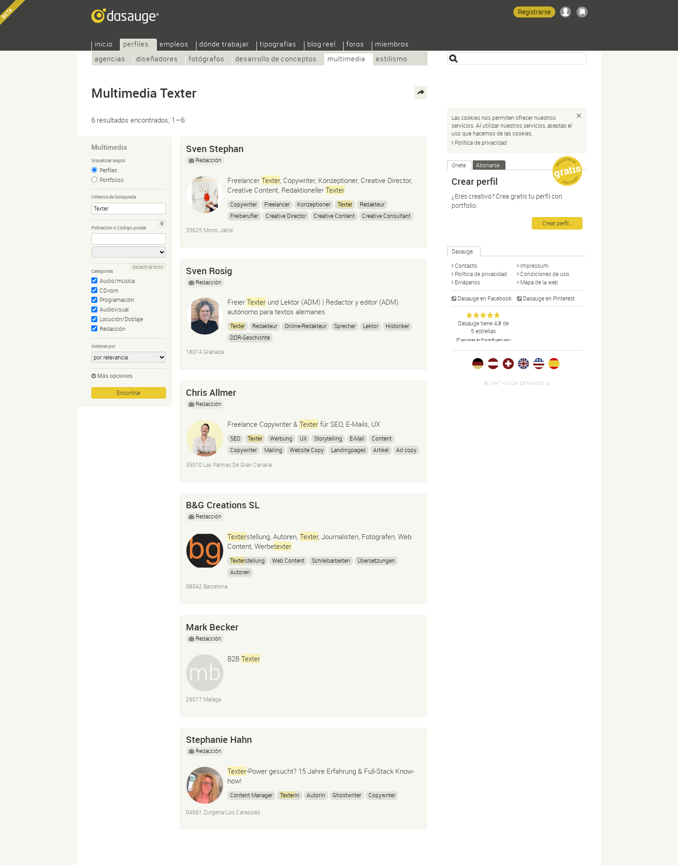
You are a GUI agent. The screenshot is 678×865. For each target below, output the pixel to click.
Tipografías (278, 44)
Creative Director (286, 215)
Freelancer (277, 204)
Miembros (392, 44)
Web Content (288, 560)
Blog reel (321, 44)
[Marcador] (582, 12)
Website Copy (307, 449)
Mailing (273, 449)
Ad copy (406, 449)
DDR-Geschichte (250, 337)
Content (382, 438)
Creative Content (334, 215)
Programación (117, 299)
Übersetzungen (376, 560)
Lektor (370, 326)
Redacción (112, 328)
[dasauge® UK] (523, 363)
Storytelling (328, 438)
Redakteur (372, 204)
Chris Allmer (211, 392)
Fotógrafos (207, 59)
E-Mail (357, 438)
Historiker (397, 326)
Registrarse (534, 11)
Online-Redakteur (306, 326)
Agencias (110, 59)
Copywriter (243, 204)
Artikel (381, 449)
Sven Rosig (209, 271)
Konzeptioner (313, 204)
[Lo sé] (578, 115)
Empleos (174, 44)
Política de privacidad (481, 142)
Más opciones (114, 375)
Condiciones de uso (544, 273)
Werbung (281, 438)
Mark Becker (212, 627)
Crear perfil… (557, 223)
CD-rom (109, 290)
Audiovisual (114, 309)
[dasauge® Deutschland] (477, 363)
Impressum (534, 265)
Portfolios (112, 179)
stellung (247, 560)
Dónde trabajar (224, 44)
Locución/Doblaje (121, 319)
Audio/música (117, 280)
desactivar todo (147, 267)
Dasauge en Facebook (484, 298)
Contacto (466, 265)
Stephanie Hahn (219, 739)
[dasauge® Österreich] (493, 363)
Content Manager (251, 795)
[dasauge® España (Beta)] (553, 363)
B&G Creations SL (223, 505)
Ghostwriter (347, 795)
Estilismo (391, 59)
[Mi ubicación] (162, 224)
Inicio (104, 44)
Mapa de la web (539, 282)
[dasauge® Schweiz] (508, 363)
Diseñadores (157, 59)
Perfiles (108, 170)
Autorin (316, 795)
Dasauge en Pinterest (549, 298)
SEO (235, 438)
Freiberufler (244, 215)
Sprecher (345, 326)
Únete (459, 165)
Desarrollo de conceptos (276, 59)
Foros (355, 44)
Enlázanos (467, 282)
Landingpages (348, 449)
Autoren (240, 572)
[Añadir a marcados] (415, 146)
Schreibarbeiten (331, 560)
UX (303, 438)
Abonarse (488, 165)
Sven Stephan (215, 148)
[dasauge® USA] (538, 363)
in (289, 795)
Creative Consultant (386, 215)
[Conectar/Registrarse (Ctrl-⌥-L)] (565, 12)
